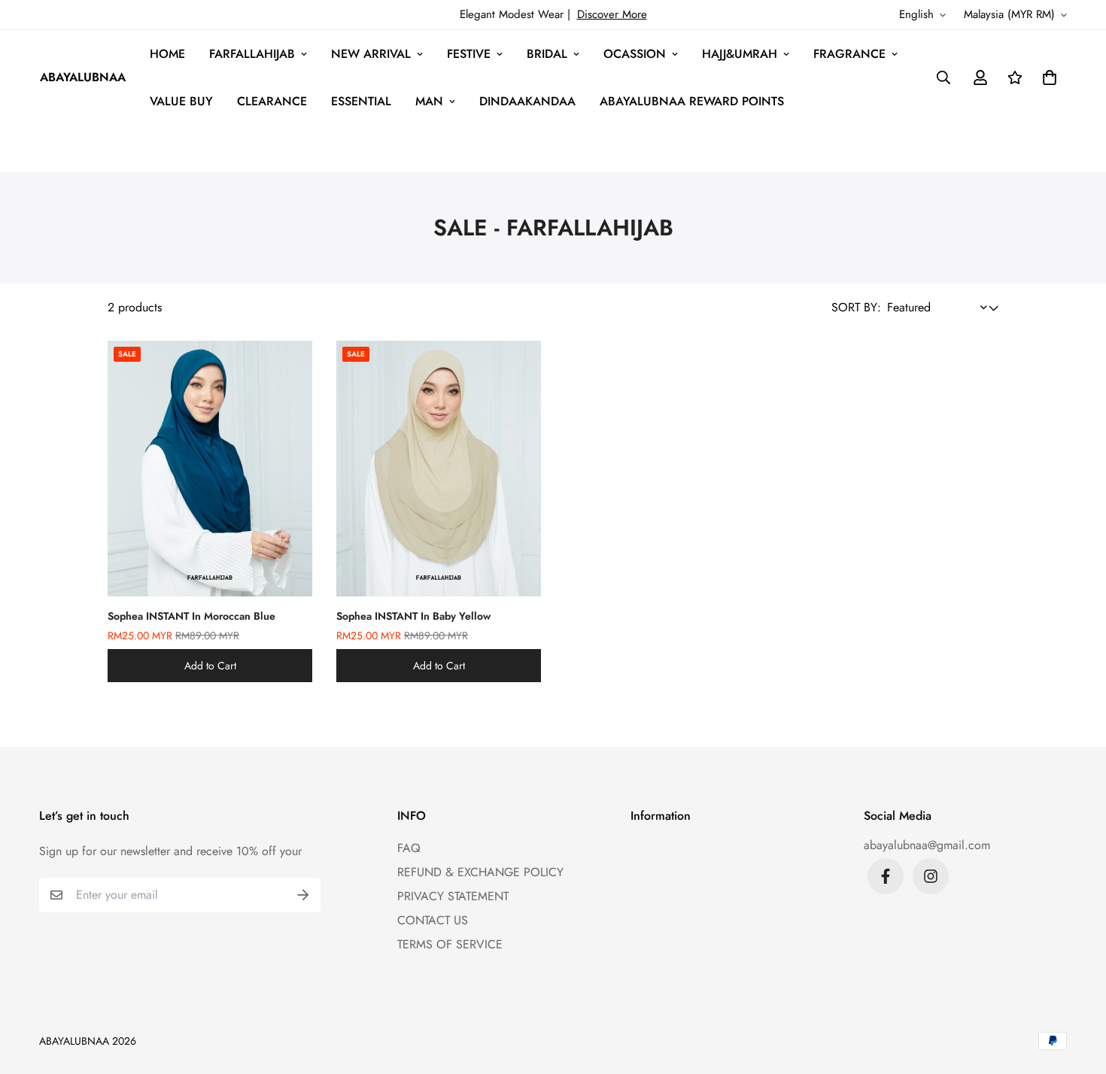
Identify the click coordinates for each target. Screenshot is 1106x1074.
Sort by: (856, 307)
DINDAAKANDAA (527, 101)
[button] (1046, 77)
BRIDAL (547, 53)
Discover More (612, 14)
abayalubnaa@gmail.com (927, 845)
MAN (429, 101)
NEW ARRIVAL (371, 53)
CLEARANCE (272, 101)
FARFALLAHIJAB (252, 53)
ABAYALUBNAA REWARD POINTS (692, 101)
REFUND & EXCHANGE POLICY (480, 872)
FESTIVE (469, 53)
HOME (167, 53)
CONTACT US (432, 920)
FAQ (409, 848)
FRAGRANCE (849, 53)
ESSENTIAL (361, 101)
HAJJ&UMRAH (739, 53)
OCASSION (634, 53)
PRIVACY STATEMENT (453, 896)
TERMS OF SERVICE (450, 944)
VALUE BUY (181, 101)
